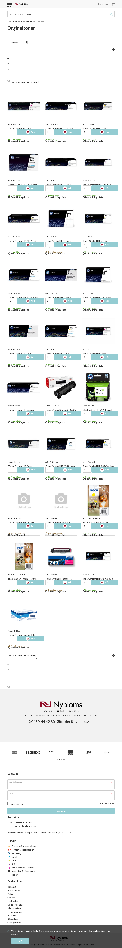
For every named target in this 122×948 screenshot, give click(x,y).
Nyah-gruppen (14, 911)
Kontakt (11, 886)
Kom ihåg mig (17, 804)
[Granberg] (14, 752)
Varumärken (13, 890)
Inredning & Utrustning (23, 871)
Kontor (15, 860)
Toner (14, 874)
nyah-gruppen (14, 922)
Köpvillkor (12, 918)
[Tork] (89, 752)
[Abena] (70, 752)
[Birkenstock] (33, 752)
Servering (16, 853)
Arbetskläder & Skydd (22, 867)
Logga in (61, 810)
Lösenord (13, 793)
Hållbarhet (13, 901)
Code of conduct (15, 904)
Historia (11, 915)
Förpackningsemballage (23, 846)
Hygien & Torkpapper (22, 849)
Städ (13, 864)
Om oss (11, 897)
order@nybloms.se (76, 721)
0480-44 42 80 (43, 721)
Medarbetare (14, 908)
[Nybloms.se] (29, 5)
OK (20, 940)
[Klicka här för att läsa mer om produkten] (23, 106)
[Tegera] (107, 752)
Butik (14, 856)
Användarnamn (15, 782)
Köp (32, 131)
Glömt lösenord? (106, 803)
